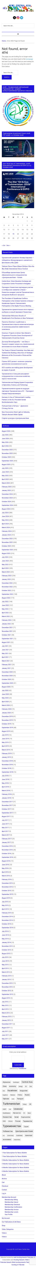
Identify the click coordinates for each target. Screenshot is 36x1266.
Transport (20, 1099)
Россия (17, 1121)
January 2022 (6, 624)
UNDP (4, 1109)
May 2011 (5, 1039)
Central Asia (27, 1082)
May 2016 (5, 868)
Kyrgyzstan (23, 1091)
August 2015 (6, 898)
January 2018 (6, 798)
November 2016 (7, 850)
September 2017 (7, 813)
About (4, 1175)
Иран (29, 1113)
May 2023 (5, 564)
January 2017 (6, 842)
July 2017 (5, 820)
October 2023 (6, 546)
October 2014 (6, 924)
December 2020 (7, 672)
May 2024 (5, 520)
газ (4, 1135)
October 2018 (6, 768)
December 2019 (7, 716)
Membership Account (9, 1197)
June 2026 (5, 438)
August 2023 (6, 553)
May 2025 (5, 476)
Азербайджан (6, 1113)
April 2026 (5, 446)
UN (30, 1104)
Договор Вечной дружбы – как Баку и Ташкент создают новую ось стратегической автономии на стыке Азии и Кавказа (18, 344)
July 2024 (5, 513)
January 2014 (6, 942)
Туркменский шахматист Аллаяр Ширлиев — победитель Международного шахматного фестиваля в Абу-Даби (18, 260)
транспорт (28, 1135)
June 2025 (5, 472)
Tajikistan (6, 1099)
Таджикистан (27, 1121)
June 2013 (5, 961)
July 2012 (5, 1002)
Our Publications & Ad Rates (11, 1222)
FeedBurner (22, 1068)
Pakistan (12, 1095)
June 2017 (5, 824)
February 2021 (7, 664)
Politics (20, 1095)
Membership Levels (11, 1212)
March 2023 (6, 572)
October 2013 (6, 950)
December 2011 (7, 1024)
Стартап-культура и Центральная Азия (15, 418)
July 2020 (5, 690)
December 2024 (7, 494)
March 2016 (6, 876)
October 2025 (6, 457)
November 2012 (7, 987)
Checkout (5, 1186)
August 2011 (6, 1028)
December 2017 (7, 802)
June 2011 (5, 1035)
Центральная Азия (24, 1131)
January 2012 (6, 1020)
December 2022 (7, 583)
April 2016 (5, 872)
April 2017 (5, 831)
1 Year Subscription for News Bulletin (14, 1153)
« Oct (3, 245)
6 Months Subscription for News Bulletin (15, 1167)
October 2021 (6, 635)
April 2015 (5, 909)
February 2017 (7, 839)
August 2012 (6, 998)
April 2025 (5, 479)
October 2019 (6, 724)
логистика (10, 1135)
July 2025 (5, 468)
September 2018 (7, 772)
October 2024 (6, 501)
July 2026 (5, 435)
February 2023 (7, 576)
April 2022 (5, 613)
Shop (3, 1225)
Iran (4, 1090)
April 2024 (5, 524)
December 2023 (7, 539)
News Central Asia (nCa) (18, 8)
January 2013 (6, 979)
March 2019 (6, 750)
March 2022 (6, 616)
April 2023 (5, 568)
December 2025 (7, 450)
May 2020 (5, 698)
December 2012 (7, 983)
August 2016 (6, 861)
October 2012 (6, 991)
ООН (4, 1121)
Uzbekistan (18, 1109)
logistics (5, 1095)
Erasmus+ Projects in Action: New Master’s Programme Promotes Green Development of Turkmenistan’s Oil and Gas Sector (17, 335)
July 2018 (5, 776)
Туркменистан (12, 1126)
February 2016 (7, 879)
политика (19, 1135)
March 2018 (6, 790)
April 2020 (5, 702)
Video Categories (8, 1229)
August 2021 (6, 642)
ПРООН (10, 1121)
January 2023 (6, 579)
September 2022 (7, 594)
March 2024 (6, 527)
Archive (4, 1179)
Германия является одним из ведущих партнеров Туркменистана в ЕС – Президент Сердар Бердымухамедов (18, 391)
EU (26, 1086)
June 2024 (5, 516)
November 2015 (7, 887)
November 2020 (7, 676)
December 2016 (7, 846)
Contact (4, 1190)
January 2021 (6, 668)
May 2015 (5, 905)
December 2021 (7, 627)
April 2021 (5, 657)
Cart (3, 1182)
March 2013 (6, 972)
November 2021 (7, 631)
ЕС (24, 1113)
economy (12, 1086)
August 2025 (6, 464)
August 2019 (6, 731)
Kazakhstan (12, 1090)
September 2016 (7, 857)
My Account (6, 1218)
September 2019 (7, 727)
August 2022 (6, 598)
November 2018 (7, 765)
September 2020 (7, 683)
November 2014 (7, 920)
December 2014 (7, 916)
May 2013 (5, 965)
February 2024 (7, 531)
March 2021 (6, 661)
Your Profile (8, 1214)
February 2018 (7, 794)
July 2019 (5, 735)
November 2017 (7, 805)
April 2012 (5, 1009)
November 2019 (7, 720)
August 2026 (6, 431)
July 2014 (5, 931)
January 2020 (6, 713)
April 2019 (5, 746)
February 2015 (7, 913)
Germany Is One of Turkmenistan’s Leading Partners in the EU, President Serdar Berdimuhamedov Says (16, 399)
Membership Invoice (12, 1209)
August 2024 (6, 509)
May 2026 (5, 442)
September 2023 (7, 550)
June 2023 (5, 561)
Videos (4, 1233)
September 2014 (7, 928)
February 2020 (7, 709)
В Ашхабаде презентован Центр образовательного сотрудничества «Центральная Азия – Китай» (14, 275)
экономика (7, 1139)
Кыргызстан (25, 1117)
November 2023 (7, 542)
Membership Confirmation (13, 1207)
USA (10, 1109)
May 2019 (5, 742)
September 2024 (7, 505)
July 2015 (5, 902)
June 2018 (5, 779)
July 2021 (5, 646)
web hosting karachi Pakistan (23, 1257)
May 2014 (5, 939)
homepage (29, 59)
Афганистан (17, 1113)
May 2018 (5, 783)
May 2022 (5, 609)
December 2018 (7, 761)
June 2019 (5, 739)
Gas (31, 1086)
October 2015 (6, 891)
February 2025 (7, 487)
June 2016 (5, 865)
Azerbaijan (16, 1082)
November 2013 (7, 946)
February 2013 (7, 976)
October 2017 (6, 809)
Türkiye (24, 1104)
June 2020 (5, 694)
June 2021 (5, 650)
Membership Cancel (11, 1202)
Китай (16, 1117)
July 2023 (5, 557)
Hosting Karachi (19, 1260)
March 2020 (6, 705)
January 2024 (6, 535)
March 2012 (6, 1013)
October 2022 (6, 590)
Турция (26, 1126)
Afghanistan (6, 1082)
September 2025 (7, 461)
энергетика (17, 1139)
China (4, 1086)
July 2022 (5, 602)
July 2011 (5, 1031)
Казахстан (7, 1117)
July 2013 (5, 957)
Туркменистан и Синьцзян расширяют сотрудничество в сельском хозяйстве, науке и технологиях (16, 376)
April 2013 (5, 968)
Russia (27, 1095)
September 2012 (7, 994)
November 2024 (7, 498)
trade (13, 1099)
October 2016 (6, 853)
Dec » (8, 245)
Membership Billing (11, 1200)
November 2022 (7, 587)
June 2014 (5, 935)
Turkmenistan (11, 1103)
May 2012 (5, 1005)
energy (20, 1086)
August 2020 (6, 687)
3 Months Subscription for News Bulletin (15, 1160)
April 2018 (5, 787)
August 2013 (6, 953)
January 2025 (6, 490)
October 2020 (6, 679)
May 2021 (5, 653)
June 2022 (5, 605)
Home (4, 41)
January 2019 (6, 757)
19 (13, 234)
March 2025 (6, 483)
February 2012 (7, 1016)
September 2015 (7, 894)
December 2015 (7, 883)
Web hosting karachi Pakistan (22, 1262)
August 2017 (6, 816)
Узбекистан (8, 1131)
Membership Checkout (12, 1204)
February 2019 (7, 753)
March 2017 (6, 835)
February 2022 (7, 620)
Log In (4, 1193)
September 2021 (7, 639)
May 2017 (5, 828)
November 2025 (7, 453)
